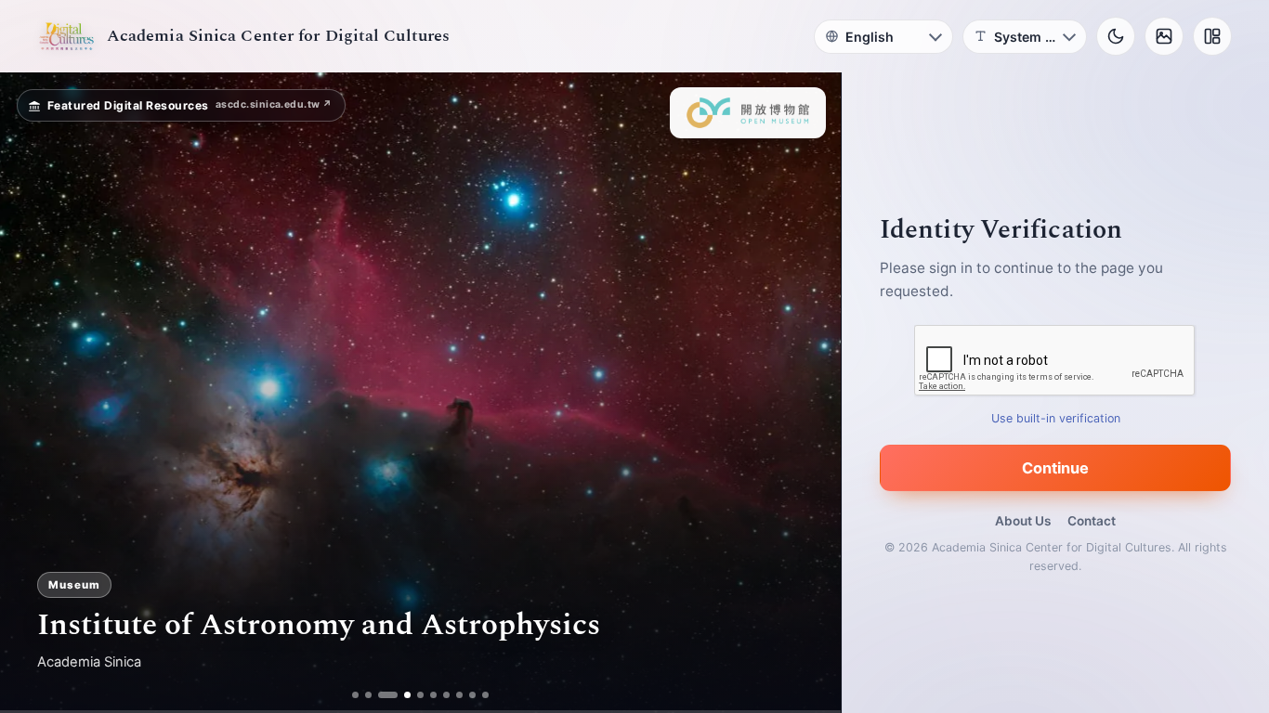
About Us (1023, 520)
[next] (807, 392)
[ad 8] (460, 695)
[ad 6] (434, 695)
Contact (1091, 520)
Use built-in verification (1055, 418)
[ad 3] (381, 695)
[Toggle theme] (1115, 36)
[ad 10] (486, 695)
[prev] (33, 392)
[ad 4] (401, 695)
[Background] (1164, 36)
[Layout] (1212, 36)
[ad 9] (473, 695)
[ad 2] (368, 695)
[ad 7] (447, 695)
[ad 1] (355, 695)
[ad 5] (421, 695)
